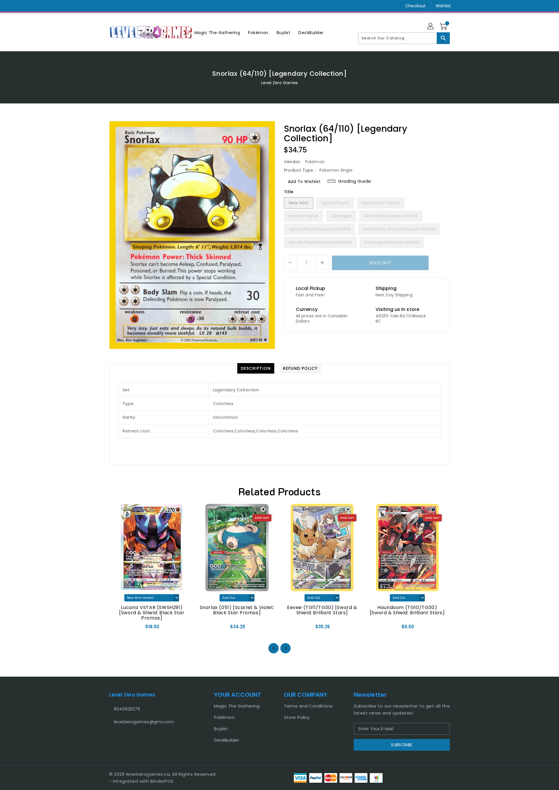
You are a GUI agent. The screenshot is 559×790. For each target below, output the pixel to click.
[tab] (255, 368)
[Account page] (431, 26)
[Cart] (444, 26)
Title (289, 192)
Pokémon (224, 717)
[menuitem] (217, 32)
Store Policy (296, 717)
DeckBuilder (226, 740)
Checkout (415, 6)
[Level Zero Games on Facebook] (101, 5)
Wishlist (443, 6)
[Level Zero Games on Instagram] (112, 5)
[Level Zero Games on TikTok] (123, 5)
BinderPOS (162, 781)
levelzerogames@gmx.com (144, 722)
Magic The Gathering (237, 706)
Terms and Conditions (308, 706)
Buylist (221, 729)
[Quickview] (118, 628)
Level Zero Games (279, 83)
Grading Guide (354, 181)
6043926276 (127, 709)
